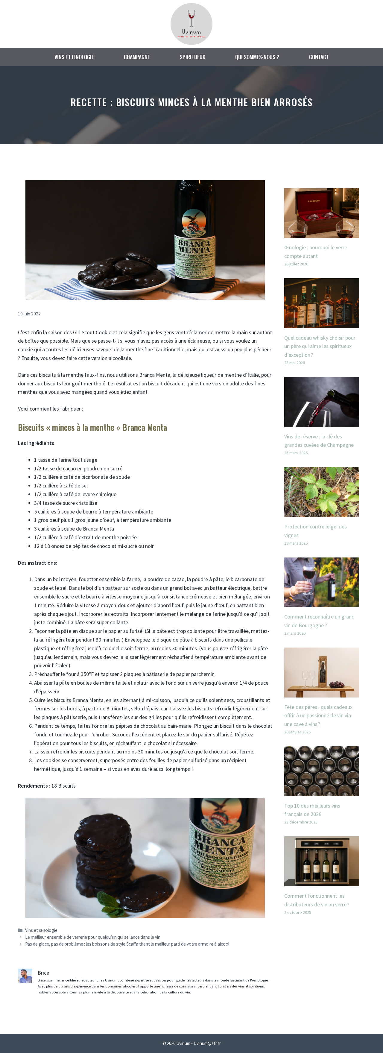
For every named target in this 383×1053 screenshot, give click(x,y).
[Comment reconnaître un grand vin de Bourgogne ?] (321, 602)
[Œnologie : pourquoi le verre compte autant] (321, 233)
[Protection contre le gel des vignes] (321, 512)
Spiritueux (192, 57)
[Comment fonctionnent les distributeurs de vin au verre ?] (321, 881)
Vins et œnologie (74, 57)
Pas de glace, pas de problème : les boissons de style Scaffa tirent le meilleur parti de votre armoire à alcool (127, 944)
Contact (319, 57)
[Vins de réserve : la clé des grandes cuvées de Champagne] (321, 422)
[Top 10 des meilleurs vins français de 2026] (321, 791)
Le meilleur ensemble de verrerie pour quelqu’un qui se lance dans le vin (92, 937)
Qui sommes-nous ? (257, 57)
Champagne (137, 57)
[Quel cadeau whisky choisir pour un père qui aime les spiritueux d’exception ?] (321, 323)
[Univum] (191, 23)
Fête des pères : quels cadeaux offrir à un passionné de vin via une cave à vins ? (318, 715)
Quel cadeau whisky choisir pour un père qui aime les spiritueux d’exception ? (319, 346)
